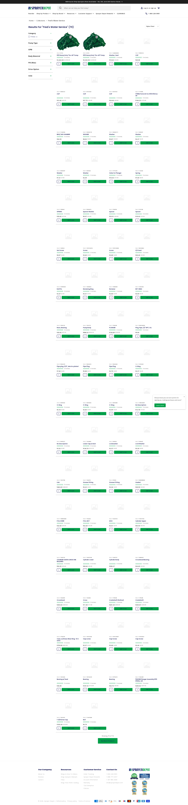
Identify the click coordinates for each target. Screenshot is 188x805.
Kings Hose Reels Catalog (70, 783)
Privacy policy (72, 801)
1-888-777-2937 (111, 777)
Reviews (41, 777)
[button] (43, 13)
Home (31, 21)
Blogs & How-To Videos (69, 774)
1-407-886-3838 (111, 780)
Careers (40, 780)
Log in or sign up (150, 8)
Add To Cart (71, 64)
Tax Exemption (89, 785)
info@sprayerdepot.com (114, 783)
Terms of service (84, 801)
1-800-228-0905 (111, 774)
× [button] (184, 396)
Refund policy (61, 801)
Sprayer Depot (49, 801)
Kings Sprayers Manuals (69, 777)
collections (40, 21)
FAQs (63, 780)
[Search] (60, 8)
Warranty (87, 783)
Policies (86, 788)
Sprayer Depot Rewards (92, 777)
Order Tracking (89, 774)
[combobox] (94, 8)
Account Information (91, 780)
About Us (41, 774)
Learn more (160, 405)
